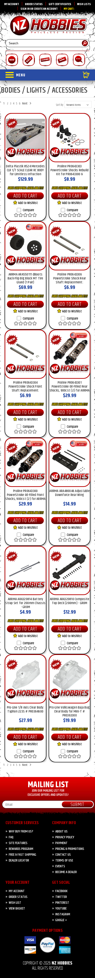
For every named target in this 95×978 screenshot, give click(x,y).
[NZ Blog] (78, 60)
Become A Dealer (66, 872)
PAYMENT (61, 843)
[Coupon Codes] (62, 60)
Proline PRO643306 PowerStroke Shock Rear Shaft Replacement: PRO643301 (69, 278)
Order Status (34, 4)
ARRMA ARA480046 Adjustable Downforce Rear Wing (69, 493)
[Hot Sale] (28, 60)
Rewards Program (21, 849)
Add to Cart (25, 195)
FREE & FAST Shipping (22, 855)
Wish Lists (84, 4)
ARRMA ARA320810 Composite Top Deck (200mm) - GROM (69, 601)
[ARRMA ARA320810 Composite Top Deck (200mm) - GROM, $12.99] (69, 570)
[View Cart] (57, 75)
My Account (11, 4)
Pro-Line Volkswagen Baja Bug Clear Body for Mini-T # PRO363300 (69, 711)
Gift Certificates (60, 4)
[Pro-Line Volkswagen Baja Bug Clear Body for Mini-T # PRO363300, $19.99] (69, 679)
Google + (61, 920)
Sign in (25, 8)
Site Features (18, 843)
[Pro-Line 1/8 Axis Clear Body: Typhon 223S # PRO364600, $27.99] (25, 679)
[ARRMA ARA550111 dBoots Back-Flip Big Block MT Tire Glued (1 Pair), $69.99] (25, 246)
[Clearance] (45, 60)
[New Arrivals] (11, 60)
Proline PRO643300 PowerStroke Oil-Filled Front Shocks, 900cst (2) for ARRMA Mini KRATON (25, 495)
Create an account (46, 8)
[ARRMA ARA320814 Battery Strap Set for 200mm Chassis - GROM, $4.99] (25, 570)
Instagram (62, 914)
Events (60, 866)
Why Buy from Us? (21, 831)
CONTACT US (63, 855)
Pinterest (62, 903)
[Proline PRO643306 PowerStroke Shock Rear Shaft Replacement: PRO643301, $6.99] (69, 246)
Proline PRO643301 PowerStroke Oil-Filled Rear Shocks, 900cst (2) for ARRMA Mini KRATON (70, 386)
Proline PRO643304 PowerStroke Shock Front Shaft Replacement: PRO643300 (25, 386)
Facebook (61, 891)
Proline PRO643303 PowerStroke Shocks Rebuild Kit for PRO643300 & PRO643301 (69, 170)
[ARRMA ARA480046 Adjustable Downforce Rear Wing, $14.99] (69, 462)
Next (25, 103)
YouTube (61, 908)
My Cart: (69, 8)
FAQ (11, 837)
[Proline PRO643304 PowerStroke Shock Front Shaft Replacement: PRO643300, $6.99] (25, 354)
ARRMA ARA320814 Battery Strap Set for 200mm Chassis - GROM (25, 603)
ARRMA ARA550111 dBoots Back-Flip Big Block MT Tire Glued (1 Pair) (25, 278)
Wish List (15, 903)
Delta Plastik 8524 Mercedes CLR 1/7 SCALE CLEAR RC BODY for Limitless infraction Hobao (25, 170)
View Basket (17, 908)
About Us (61, 831)
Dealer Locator (19, 860)
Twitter (61, 897)
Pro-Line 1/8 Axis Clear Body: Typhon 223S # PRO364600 (25, 710)
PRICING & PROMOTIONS (69, 849)
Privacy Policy (64, 837)
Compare (28, 210)
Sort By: (60, 105)
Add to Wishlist (27, 203)
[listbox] (78, 104)
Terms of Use (64, 860)
